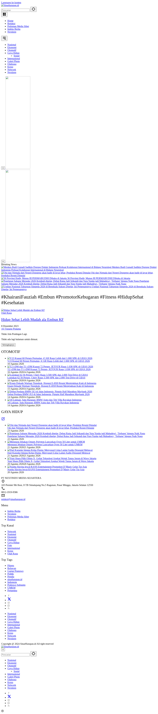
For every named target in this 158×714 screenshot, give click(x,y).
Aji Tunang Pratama (11, 328)
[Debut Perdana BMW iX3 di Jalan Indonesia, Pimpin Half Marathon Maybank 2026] (49, 391)
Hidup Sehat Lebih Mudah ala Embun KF (32, 319)
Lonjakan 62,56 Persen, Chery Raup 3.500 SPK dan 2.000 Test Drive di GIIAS (46, 377)
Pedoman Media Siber (18, 26)
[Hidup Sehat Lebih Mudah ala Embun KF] (23, 310)
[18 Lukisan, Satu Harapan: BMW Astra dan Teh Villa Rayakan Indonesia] (44, 400)
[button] (33, 9)
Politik (10, 574)
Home (10, 20)
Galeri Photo (13, 627)
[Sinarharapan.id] (10, 5)
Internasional (13, 548)
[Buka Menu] (4, 14)
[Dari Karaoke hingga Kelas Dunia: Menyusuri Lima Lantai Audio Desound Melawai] (50, 450)
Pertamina (12, 590)
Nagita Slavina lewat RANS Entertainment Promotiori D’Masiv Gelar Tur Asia (45, 469)
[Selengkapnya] (3, 420)
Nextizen (11, 32)
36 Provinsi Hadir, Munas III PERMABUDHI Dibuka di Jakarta (98, 278)
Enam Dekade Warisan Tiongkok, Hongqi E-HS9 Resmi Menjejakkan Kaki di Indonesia (50, 386)
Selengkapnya (8, 345)
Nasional (11, 534)
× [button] (3, 650)
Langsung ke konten (11, 2)
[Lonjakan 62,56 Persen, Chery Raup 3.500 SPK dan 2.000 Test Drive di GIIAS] (47, 375)
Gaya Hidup (13, 542)
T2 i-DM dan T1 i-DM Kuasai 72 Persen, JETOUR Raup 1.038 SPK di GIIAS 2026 (49, 369)
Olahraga (11, 630)
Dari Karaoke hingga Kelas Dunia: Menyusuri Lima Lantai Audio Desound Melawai (48, 453)
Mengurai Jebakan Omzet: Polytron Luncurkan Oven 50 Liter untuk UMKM (44, 444)
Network (11, 531)
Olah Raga (6, 313)
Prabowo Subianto (16, 585)
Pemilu (10, 576)
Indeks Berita (13, 29)
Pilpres (10, 565)
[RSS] (8, 608)
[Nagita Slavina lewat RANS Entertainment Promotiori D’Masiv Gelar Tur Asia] (47, 466)
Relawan (11, 568)
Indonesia (12, 582)
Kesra (10, 551)
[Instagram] (8, 602)
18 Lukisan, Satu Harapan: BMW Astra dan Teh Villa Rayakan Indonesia (43, 402)
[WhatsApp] (8, 605)
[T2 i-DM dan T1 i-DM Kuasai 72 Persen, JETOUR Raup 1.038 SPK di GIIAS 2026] (50, 366)
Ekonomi (11, 537)
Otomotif (11, 539)
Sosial (16, 671)
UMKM (11, 587)
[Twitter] (9, 600)
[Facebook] (8, 595)
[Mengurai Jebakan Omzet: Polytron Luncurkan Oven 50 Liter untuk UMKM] (46, 441)
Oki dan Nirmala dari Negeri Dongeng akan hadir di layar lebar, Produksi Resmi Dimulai (50, 428)
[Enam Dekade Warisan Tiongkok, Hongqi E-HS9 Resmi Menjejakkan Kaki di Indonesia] (51, 383)
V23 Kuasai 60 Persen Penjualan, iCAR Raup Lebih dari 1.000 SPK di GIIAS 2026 (48, 361)
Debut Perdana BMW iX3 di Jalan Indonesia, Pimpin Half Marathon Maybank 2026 (48, 394)
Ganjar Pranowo (15, 571)
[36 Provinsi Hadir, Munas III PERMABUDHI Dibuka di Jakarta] (34, 278)
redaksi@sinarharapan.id (13, 499)
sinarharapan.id (14, 579)
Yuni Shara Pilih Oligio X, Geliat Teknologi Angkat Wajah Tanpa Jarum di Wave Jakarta (50, 461)
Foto (9, 545)
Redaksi (11, 23)
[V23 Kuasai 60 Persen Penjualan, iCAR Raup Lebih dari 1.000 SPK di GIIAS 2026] (49, 358)
